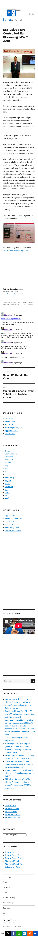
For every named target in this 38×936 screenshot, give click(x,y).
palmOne (9, 486)
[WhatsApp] (19, 933)
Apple (7, 498)
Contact (6, 908)
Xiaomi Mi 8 (10, 422)
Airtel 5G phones (12, 808)
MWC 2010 (6, 304)
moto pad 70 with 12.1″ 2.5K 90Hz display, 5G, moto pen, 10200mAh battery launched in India (19, 723)
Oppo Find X (10, 516)
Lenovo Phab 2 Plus (13, 855)
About (5, 892)
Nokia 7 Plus (10, 433)
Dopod (8, 466)
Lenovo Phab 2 (11, 852)
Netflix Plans (10, 805)
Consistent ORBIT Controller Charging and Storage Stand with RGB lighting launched (19, 764)
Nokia (7, 451)
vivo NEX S (9, 522)
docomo (24, 304)
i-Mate (8, 463)
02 (6, 474)
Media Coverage (10, 898)
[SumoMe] (35, 933)
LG (6, 472)
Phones (6, 882)
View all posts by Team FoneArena (14, 294)
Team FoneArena (9, 302)
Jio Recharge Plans (12, 814)
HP (6, 489)
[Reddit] (30, 933)
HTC (7, 469)
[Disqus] (19, 337)
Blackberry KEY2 (12, 527)
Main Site (7, 877)
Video (17, 304)
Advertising (8, 903)
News (13, 304)
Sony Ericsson (11, 454)
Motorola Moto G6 (13, 530)
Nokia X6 (9, 525)
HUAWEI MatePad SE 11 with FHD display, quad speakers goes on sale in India (20, 773)
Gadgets (6, 887)
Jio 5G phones (11, 811)
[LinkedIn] (24, 933)
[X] (8, 933)
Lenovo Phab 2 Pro (13, 858)
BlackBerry (9, 477)
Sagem (8, 480)
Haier (7, 483)
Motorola (9, 460)
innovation (31, 304)
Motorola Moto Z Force (14, 864)
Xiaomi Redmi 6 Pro (13, 519)
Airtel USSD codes (12, 817)
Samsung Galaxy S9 (13, 427)
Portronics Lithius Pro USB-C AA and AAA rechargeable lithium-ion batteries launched (19, 714)
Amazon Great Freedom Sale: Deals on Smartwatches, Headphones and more (20, 732)
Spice (7, 492)
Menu (31, 14)
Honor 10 (9, 424)
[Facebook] (13, 933)
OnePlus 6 (9, 419)
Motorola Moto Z (12, 861)
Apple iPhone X (11, 430)
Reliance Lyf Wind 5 (13, 867)
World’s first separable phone (15, 251)
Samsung (9, 457)
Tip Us (5, 913)
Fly (6, 495)
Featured (31, 302)
